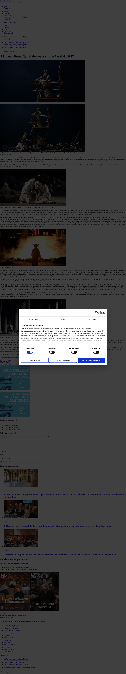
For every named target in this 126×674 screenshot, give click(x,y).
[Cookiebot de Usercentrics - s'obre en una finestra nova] (96, 312)
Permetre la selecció (63, 360)
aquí (59, 343)
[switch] (52, 352)
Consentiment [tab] (33, 319)
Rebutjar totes (35, 360)
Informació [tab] (92, 319)
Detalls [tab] (63, 319)
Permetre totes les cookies (91, 360)
